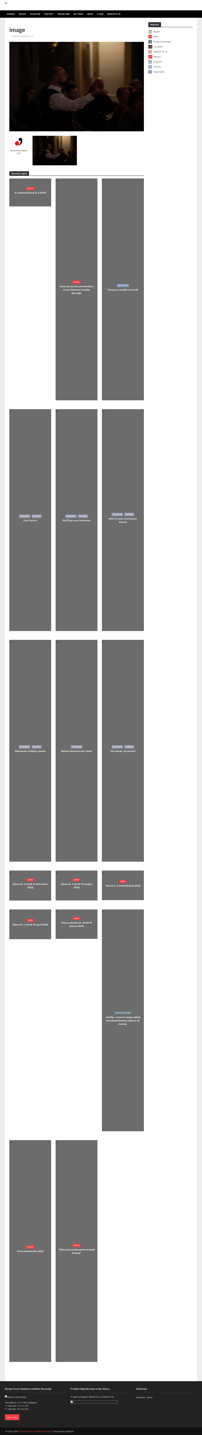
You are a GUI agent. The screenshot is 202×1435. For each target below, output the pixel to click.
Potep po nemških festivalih (123, 289)
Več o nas (12, 1417)
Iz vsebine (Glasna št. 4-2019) (30, 192)
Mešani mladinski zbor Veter (76, 751)
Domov (11, 14)
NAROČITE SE (114, 14)
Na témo (78, 14)
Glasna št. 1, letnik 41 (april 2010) (30, 924)
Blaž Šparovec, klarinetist (77, 520)
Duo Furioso (30, 520)
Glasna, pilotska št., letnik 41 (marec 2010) (76, 924)
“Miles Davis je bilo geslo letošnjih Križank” (76, 1251)
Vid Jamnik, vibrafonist (123, 751)
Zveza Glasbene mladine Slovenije (35, 1431)
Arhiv (90, 14)
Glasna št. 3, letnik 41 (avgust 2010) (76, 886)
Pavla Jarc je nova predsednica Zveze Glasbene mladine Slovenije (76, 289)
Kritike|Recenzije (123, 1013)
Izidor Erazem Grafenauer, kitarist (123, 520)
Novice (22, 14)
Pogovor (35, 14)
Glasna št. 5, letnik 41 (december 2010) (30, 886)
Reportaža (64, 14)
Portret (49, 14)
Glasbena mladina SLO (22, 36)
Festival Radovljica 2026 (30, 1251)
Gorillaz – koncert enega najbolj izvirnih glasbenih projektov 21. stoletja (123, 1020)
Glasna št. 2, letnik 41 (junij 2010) (122, 885)
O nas (100, 14)
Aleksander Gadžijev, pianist (30, 751)
